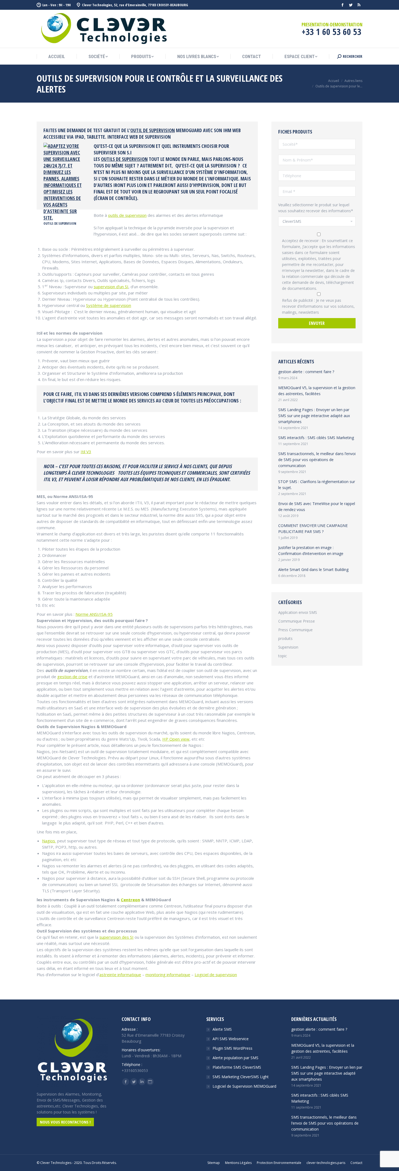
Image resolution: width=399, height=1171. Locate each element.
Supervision (288, 647)
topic (282, 655)
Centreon (130, 899)
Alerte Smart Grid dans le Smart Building (313, 569)
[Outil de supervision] (64, 217)
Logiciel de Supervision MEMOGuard (244, 1086)
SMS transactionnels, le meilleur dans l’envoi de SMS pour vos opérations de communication (317, 459)
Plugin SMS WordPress (232, 1048)
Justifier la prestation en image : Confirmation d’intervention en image (310, 550)
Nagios (49, 840)
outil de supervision (152, 130)
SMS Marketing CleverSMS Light (241, 1076)
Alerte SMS (222, 1029)
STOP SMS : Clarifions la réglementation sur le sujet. (316, 484)
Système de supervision (108, 305)
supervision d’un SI (111, 286)
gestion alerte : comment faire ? (306, 371)
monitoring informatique (167, 974)
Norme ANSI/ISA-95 (94, 614)
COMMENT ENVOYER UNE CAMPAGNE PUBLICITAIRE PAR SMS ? (313, 528)
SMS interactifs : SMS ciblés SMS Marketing (316, 437)
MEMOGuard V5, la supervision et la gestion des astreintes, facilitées (316, 390)
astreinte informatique (120, 974)
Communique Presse (296, 621)
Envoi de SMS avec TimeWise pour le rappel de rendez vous (316, 506)
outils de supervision (124, 159)
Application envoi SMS (297, 612)
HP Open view (175, 739)
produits (285, 638)
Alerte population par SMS (235, 1057)
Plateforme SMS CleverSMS (237, 1067)
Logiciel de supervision (216, 974)
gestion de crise (72, 676)
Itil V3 (86, 451)
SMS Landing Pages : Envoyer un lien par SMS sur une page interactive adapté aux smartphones (314, 415)
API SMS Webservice (231, 1038)
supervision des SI (116, 937)
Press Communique (295, 629)
